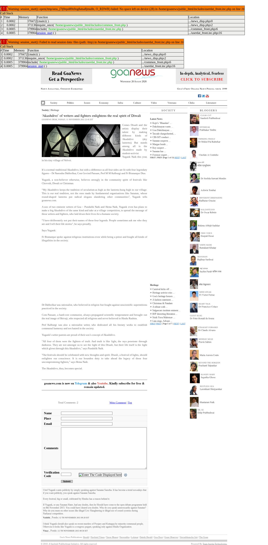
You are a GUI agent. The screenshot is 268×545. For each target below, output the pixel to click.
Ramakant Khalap (208, 247)
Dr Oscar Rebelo (208, 212)
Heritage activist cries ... (163, 292)
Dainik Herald (146, 537)
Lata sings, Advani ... (162, 321)
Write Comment (117, 402)
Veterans (172, 103)
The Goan (203, 537)
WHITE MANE (206, 245)
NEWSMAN (202, 257)
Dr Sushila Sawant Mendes (213, 178)
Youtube (102, 383)
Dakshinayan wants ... (162, 126)
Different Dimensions (210, 198)
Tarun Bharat (112, 537)
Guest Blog (196, 316)
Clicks (191, 103)
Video (154, 103)
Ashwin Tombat (208, 190)
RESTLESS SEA (207, 386)
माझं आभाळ (204, 268)
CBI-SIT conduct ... (161, 137)
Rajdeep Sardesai (205, 259)
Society (53, 103)
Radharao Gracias (207, 200)
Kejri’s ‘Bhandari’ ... (161, 123)
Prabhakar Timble (208, 129)
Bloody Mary (208, 374)
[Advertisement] (94, 272)
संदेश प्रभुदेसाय (204, 165)
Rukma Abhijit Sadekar (209, 225)
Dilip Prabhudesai (206, 412)
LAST (183, 157)
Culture (137, 103)
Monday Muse (206, 339)
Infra (120, 103)
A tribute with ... (160, 306)
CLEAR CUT (205, 115)
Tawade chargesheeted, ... (164, 133)
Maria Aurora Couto (209, 355)
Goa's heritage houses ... (163, 296)
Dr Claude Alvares (207, 330)
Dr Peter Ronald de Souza (202, 318)
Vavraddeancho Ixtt (189, 537)
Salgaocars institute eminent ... (166, 310)
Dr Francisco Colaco (208, 306)
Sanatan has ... (159, 151)
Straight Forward (208, 327)
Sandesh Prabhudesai (210, 118)
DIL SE (201, 410)
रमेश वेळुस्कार (205, 284)
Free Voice (206, 233)
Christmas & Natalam (162, 303)
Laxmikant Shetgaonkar (211, 388)
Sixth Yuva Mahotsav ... (163, 317)
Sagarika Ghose (208, 377)
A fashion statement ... (162, 299)
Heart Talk (204, 304)
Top (130, 402)
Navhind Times (98, 537)
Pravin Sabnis (205, 341)
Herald (86, 537)
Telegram (81, 383)
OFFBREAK (205, 127)
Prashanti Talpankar (208, 365)
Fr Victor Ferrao (207, 294)
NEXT (177, 157)
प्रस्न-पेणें (200, 162)
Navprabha (124, 537)
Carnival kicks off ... (161, 289)
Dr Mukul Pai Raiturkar (209, 141)
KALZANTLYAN (208, 209)
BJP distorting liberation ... (164, 314)
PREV (158, 324)
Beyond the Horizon (209, 363)
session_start (44, 33)
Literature (211, 103)
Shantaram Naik (207, 402)
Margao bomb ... (160, 144)
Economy (103, 103)
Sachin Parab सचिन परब (210, 271)
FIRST (153, 324)
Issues (87, 103)
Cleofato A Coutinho (208, 154)
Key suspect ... (159, 147)
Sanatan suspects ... (161, 140)
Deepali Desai (207, 235)
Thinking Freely (206, 139)
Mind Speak (205, 292)
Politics (70, 103)
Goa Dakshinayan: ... (162, 130)
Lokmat (134, 537)
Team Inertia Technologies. (215, 544)
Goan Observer (171, 537)
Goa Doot (158, 537)
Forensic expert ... (160, 155)
